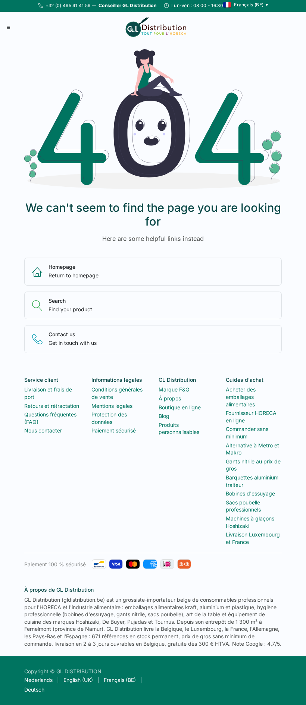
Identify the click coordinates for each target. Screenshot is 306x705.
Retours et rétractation (51, 406)
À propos (170, 398)
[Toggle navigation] (8, 27)
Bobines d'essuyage (250, 493)
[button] (245, 4)
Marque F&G (174, 389)
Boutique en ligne (180, 407)
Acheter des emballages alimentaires (241, 396)
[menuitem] (38, 680)
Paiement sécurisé (113, 430)
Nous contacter (43, 430)
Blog (164, 416)
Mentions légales (111, 406)
